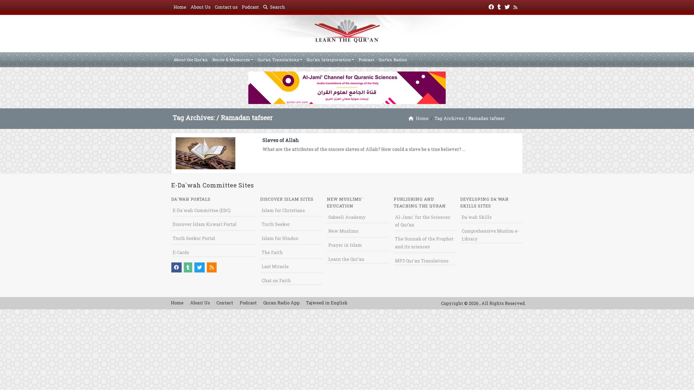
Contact (224, 303)
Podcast (250, 7)
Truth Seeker (276, 224)
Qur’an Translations (278, 59)
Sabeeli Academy (347, 217)
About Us (200, 7)
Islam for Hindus (280, 238)
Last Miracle (275, 266)
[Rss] (516, 6)
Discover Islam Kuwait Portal (205, 224)
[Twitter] (508, 6)
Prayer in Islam (345, 245)
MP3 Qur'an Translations (421, 261)
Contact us (226, 7)
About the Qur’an (191, 59)
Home (180, 7)
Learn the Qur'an (346, 259)
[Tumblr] (499, 6)
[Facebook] (492, 6)
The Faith (272, 252)
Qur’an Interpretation (329, 59)
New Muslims (343, 231)
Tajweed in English (327, 303)
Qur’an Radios (393, 59)
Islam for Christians (283, 210)
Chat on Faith (276, 280)
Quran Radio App (281, 303)
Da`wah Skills (476, 217)
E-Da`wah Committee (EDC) (201, 210)
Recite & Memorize (231, 59)
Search (277, 7)
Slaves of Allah (280, 140)
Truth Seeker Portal (194, 238)
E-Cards (181, 252)
